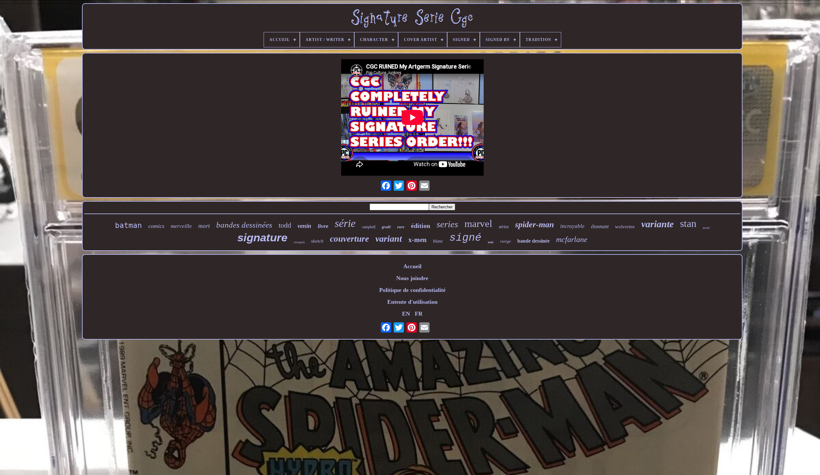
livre (323, 226)
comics (156, 226)
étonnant (600, 226)
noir (491, 242)
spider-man (534, 224)
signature (262, 237)
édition (420, 225)
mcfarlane (571, 239)
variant (388, 239)
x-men (417, 240)
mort (204, 225)
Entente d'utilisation (412, 302)
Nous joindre (412, 278)
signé (465, 238)
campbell (368, 227)
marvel (478, 223)
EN (406, 313)
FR (418, 313)
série (345, 223)
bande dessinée (533, 241)
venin (304, 225)
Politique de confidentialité (412, 290)
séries (504, 226)
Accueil (412, 266)
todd (285, 225)
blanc (438, 241)
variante (657, 224)
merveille (181, 226)
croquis (299, 242)
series (447, 224)
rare (401, 226)
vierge (505, 241)
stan (688, 223)
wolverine (625, 226)
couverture (349, 239)
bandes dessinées (244, 225)
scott (706, 227)
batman (128, 225)
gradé (386, 227)
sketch (317, 241)
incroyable (572, 226)
